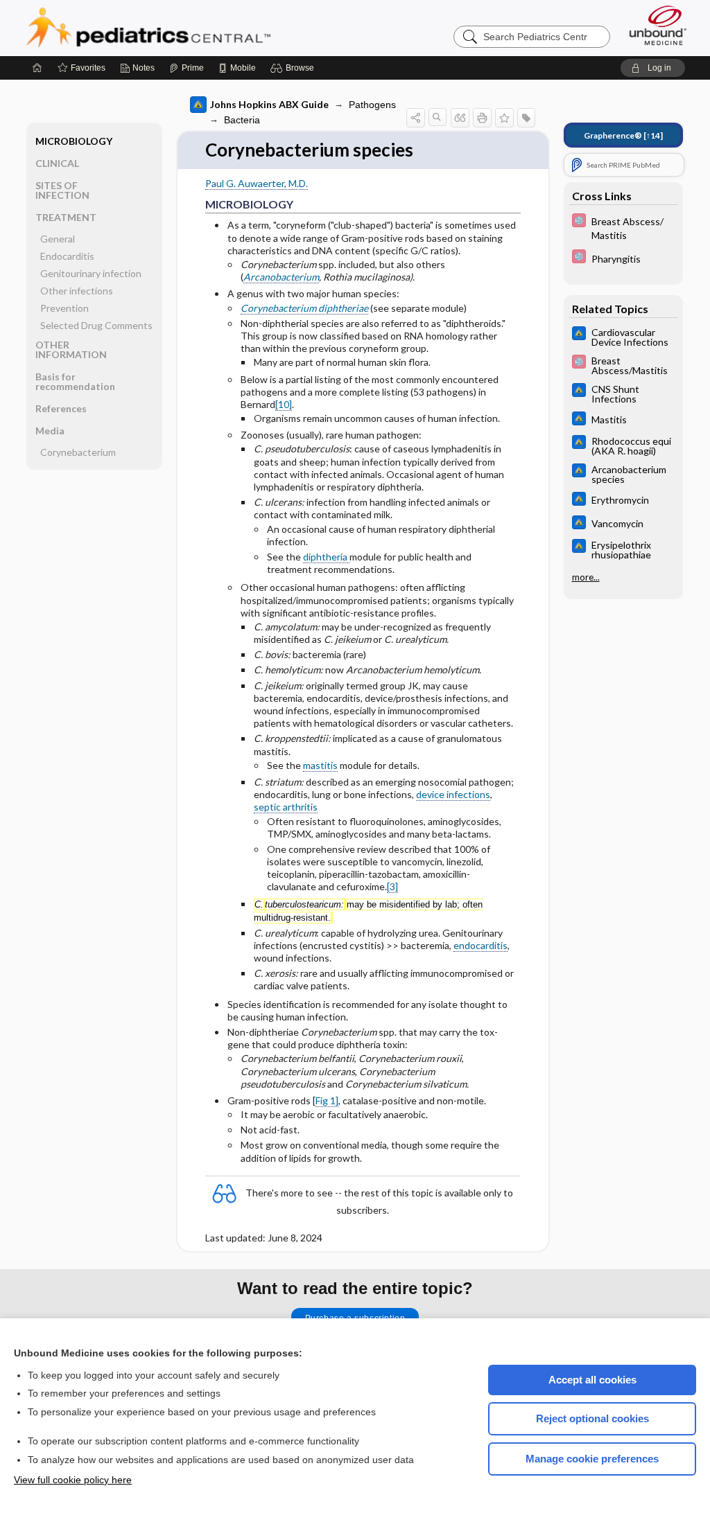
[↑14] (623, 135)
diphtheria (326, 557)
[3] (392, 886)
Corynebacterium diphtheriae (304, 308)
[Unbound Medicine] (658, 25)
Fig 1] (326, 1100)
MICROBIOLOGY (73, 141)
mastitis (320, 765)
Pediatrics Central (198, 27)
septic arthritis (286, 807)
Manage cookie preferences (592, 1459)
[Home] (37, 68)
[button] (294, 68)
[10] (283, 404)
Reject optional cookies (592, 1418)
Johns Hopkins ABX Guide (269, 104)
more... (586, 577)
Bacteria (242, 119)
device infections (453, 794)
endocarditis (480, 945)
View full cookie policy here (73, 1479)
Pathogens (372, 104)
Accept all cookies (592, 1380)
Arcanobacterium (281, 277)
